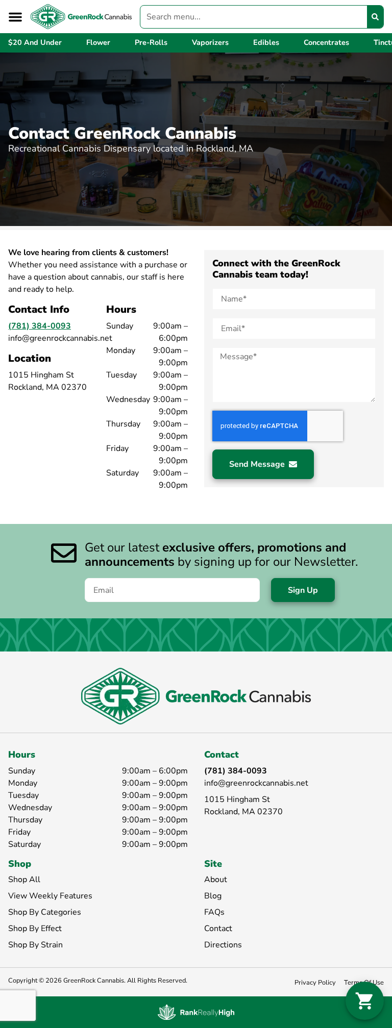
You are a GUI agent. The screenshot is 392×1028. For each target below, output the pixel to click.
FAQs (214, 912)
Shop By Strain (35, 944)
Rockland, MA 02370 (243, 811)
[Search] (375, 17)
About (215, 879)
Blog (213, 895)
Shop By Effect (35, 928)
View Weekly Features (50, 895)
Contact (218, 928)
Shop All (24, 879)
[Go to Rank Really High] (196, 1012)
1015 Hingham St (237, 799)
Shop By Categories (44, 912)
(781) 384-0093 (39, 326)
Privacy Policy (315, 982)
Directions (223, 944)
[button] (15, 17)
